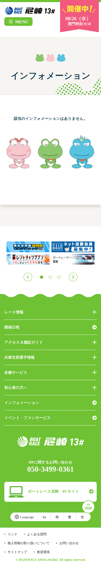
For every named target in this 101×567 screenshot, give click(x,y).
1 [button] (41, 277)
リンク (12, 534)
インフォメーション (21, 403)
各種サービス (15, 372)
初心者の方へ (15, 387)
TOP (88, 506)
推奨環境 (43, 552)
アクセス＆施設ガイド (23, 342)
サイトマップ (17, 552)
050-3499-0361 (50, 469)
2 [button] (50, 277)
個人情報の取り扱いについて (29, 543)
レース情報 (13, 312)
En (44, 517)
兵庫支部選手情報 (19, 357)
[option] (50, 253)
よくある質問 (37, 534)
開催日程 (11, 327)
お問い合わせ (69, 543)
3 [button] (58, 277)
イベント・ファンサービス (27, 418)
